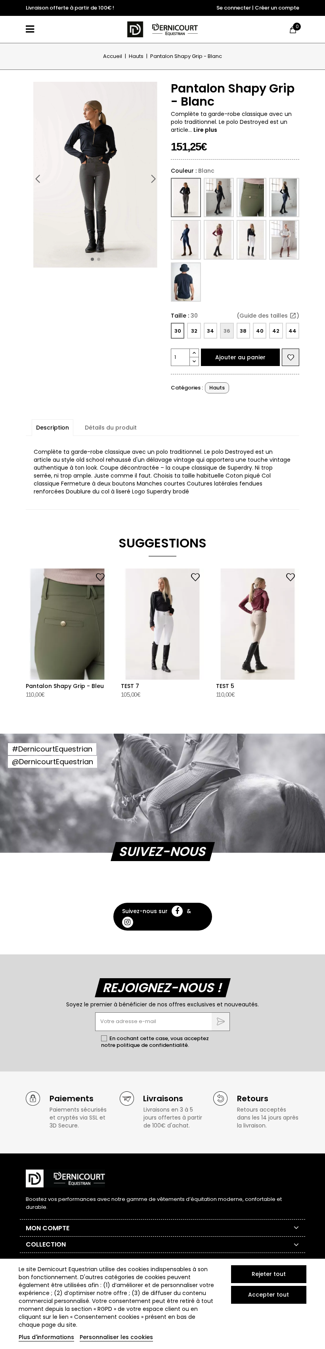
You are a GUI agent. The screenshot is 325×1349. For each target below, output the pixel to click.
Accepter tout (268, 1295)
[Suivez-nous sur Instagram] (127, 922)
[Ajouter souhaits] (290, 357)
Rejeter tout (269, 1274)
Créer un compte (277, 8)
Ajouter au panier (240, 357)
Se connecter (233, 8)
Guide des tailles (267, 316)
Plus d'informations (46, 1337)
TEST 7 (130, 686)
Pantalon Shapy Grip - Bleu (65, 686)
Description (52, 428)
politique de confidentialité (152, 1045)
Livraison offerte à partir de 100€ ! (70, 8)
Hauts (217, 387)
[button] (152, 179)
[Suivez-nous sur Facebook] (177, 911)
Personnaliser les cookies (116, 1337)
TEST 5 (225, 686)
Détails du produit (111, 428)
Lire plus (205, 130)
